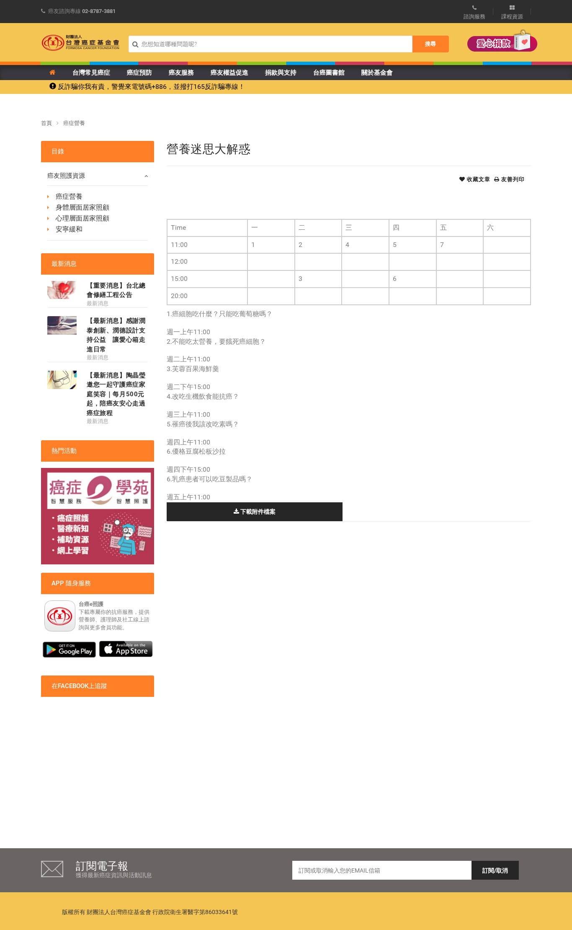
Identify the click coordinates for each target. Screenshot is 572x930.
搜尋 (430, 44)
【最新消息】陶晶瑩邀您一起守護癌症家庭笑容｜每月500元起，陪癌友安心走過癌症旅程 (116, 394)
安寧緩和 (69, 229)
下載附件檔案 (257, 511)
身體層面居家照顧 (82, 207)
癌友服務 (181, 72)
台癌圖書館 (329, 72)
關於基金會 (377, 72)
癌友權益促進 (229, 72)
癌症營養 (74, 123)
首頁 (46, 123)
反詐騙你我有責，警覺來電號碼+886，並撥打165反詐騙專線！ (150, 87)
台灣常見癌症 (91, 72)
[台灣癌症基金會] (80, 42)
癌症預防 (139, 72)
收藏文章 (477, 179)
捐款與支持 (280, 72)
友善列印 (512, 179)
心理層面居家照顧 (82, 218)
